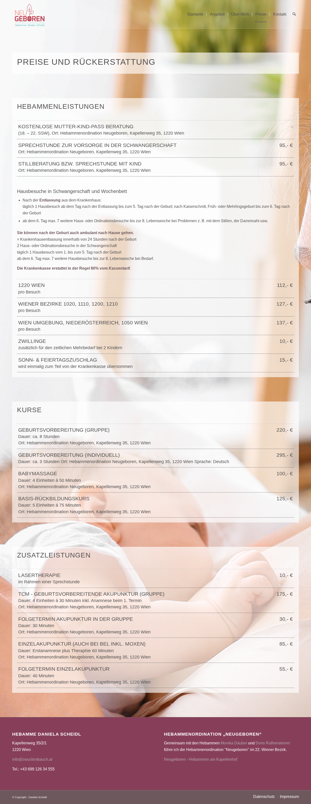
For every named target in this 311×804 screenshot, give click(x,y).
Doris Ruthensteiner (273, 743)
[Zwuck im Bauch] (29, 14)
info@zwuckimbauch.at (32, 759)
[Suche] (294, 14)
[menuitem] (195, 14)
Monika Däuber (234, 743)
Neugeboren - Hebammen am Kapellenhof (200, 759)
